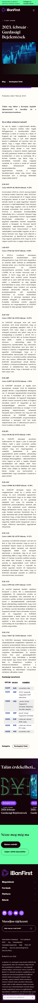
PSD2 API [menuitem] (28, 945)
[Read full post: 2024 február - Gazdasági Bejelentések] (15, 786)
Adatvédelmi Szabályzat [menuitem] (10, 939)
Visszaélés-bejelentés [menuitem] (9, 945)
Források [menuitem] (6, 888)
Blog (3, 82)
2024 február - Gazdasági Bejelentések (14, 811)
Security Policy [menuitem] (7, 950)
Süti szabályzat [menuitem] (25, 939)
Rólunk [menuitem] (5, 900)
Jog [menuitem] (9, 942)
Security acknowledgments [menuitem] (19, 948)
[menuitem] (4, 913)
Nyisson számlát (10, 844)
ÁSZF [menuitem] (3, 942)
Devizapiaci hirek (15, 82)
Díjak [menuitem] (20, 945)
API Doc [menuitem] (4, 948)
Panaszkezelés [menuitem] (17, 942)
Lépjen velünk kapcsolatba (14, 852)
